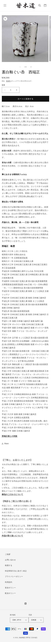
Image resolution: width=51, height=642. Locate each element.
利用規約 (8, 582)
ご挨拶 (7, 554)
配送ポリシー (10, 593)
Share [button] (6, 443)
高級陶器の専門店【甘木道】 (28, 637)
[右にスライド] (31, 67)
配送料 (8, 81)
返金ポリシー (10, 588)
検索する (8, 565)
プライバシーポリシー (14, 576)
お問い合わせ (10, 560)
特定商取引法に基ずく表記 (16, 571)
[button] (5, 5)
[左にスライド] (20, 67)
